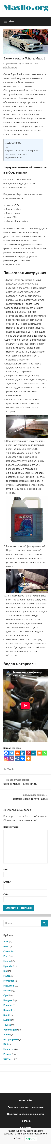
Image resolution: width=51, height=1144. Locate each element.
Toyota (10, 769)
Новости (8, 1049)
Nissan (7, 990)
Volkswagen (10, 1029)
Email (7, 882)
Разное (7, 1054)
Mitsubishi (8, 985)
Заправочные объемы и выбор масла (22, 150)
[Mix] (39, 753)
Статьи (7, 1059)
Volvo (6, 1034)
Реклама (25, 1121)
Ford (5, 956)
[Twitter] (11, 753)
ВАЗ (5, 1044)
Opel (6, 995)
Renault (7, 1010)
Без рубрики (10, 1039)
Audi (5, 941)
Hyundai (7, 966)
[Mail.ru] (17, 758)
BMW (6, 946)
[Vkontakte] (22, 758)
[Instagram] (6, 758)
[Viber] (11, 758)
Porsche (7, 1005)
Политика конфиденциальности (25, 1114)
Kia (5, 971)
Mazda (6, 976)
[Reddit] (17, 753)
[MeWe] (33, 753)
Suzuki (7, 1020)
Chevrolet (8, 951)
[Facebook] (6, 753)
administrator (10, 67)
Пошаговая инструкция (16, 154)
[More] (28, 758)
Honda (7, 961)
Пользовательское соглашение (26, 1107)
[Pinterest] (28, 753)
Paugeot (8, 1000)
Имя (6, 869)
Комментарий (12, 827)
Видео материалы (13, 157)
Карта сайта (25, 1100)
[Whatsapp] (44, 753)
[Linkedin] (22, 753)
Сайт (6, 894)
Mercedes (8, 980)
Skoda (6, 1015)
